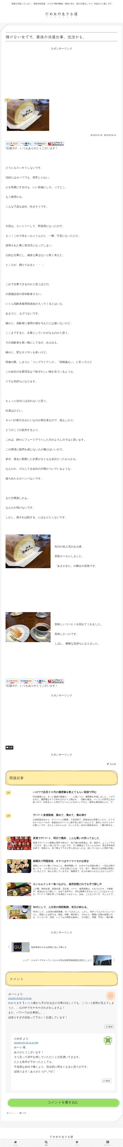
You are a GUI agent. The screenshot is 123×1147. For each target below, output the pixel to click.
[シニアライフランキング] (55, 143)
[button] (113, 690)
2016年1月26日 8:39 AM (20, 998)
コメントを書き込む (63, 1102)
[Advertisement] (61, 72)
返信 (110, 1026)
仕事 (10, 747)
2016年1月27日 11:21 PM (26, 1043)
